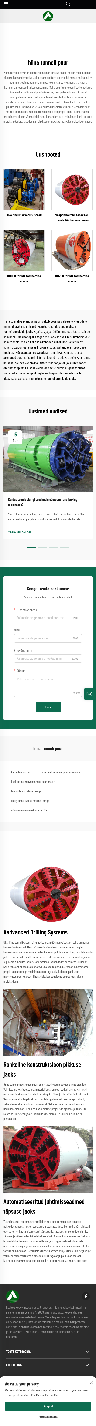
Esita (48, 707)
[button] (31, 547)
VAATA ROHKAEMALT (20, 532)
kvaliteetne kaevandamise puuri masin (33, 781)
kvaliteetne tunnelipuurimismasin (61, 772)
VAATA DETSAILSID (24, 189)
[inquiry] (89, 694)
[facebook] (86, 1296)
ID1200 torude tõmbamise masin (72, 278)
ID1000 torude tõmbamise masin (24, 278)
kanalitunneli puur (21, 772)
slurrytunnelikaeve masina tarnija (30, 801)
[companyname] (48, 16)
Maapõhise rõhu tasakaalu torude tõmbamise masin (72, 217)
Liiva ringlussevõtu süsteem (24, 215)
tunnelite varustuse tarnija (26, 791)
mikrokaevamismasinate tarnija (29, 810)
